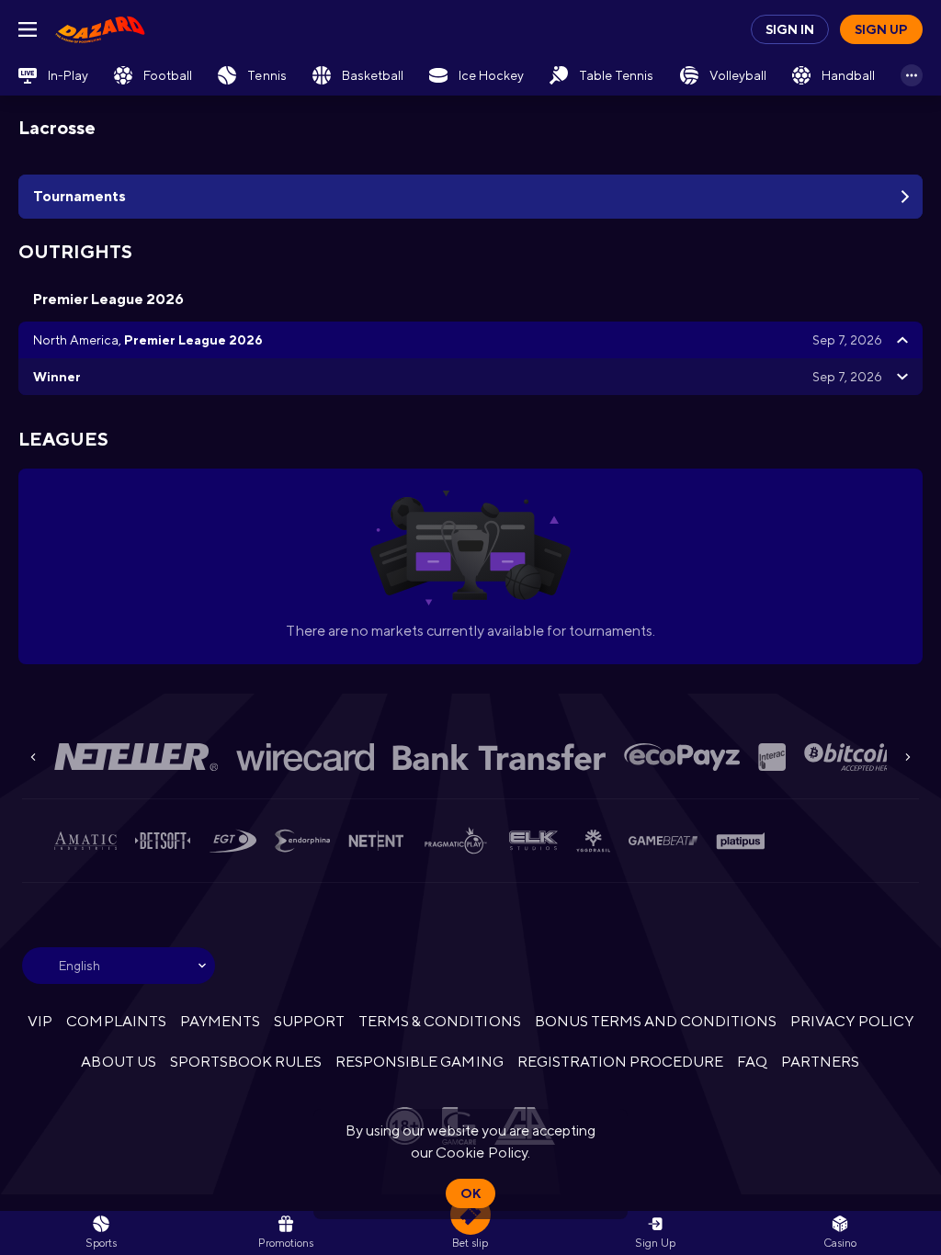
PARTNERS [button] (820, 1061)
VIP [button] (40, 1021)
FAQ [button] (752, 1061)
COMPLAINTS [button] (115, 1021)
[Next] (908, 757)
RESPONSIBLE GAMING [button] (419, 1061)
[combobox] (118, 965)
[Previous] (33, 757)
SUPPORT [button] (309, 1021)
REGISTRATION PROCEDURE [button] (620, 1061)
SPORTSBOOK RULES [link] (246, 1061)
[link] (100, 29)
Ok (470, 1193)
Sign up (881, 29)
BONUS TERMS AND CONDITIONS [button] (656, 1021)
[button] (839, 1233)
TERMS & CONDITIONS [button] (439, 1021)
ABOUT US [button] (118, 1061)
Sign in (789, 29)
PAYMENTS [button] (220, 1021)
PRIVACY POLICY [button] (851, 1021)
